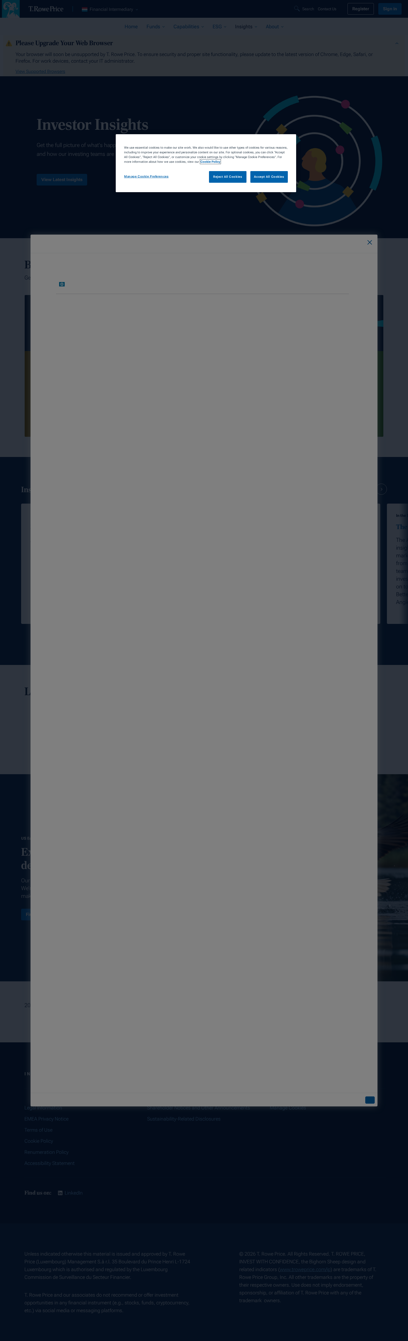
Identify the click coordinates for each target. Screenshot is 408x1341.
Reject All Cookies (227, 177)
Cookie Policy (210, 162)
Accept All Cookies (269, 177)
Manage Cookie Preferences (146, 176)
